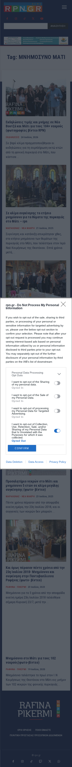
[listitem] (36, 374)
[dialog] (36, 383)
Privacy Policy (57, 461)
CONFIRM (22, 448)
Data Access (35, 461)
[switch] (57, 383)
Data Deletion (14, 461)
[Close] (64, 305)
